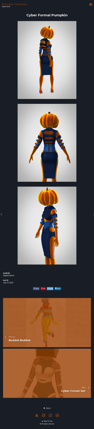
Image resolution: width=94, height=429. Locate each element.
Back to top (48, 421)
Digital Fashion (8, 275)
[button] (47, 408)
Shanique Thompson (15, 4)
